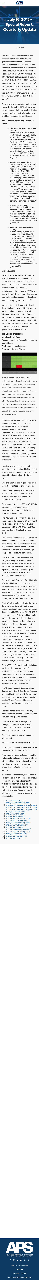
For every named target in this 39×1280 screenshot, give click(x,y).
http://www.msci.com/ (15, 811)
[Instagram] (24, 1260)
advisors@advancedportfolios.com (19, 1277)
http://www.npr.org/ (14, 827)
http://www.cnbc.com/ (15, 800)
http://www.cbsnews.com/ (17, 820)
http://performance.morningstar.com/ (21, 805)
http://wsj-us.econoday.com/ (18, 829)
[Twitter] (13, 1260)
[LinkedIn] (17, 1260)
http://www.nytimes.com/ (17, 825)
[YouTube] (21, 1260)
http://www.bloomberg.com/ (18, 803)
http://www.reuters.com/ (16, 834)
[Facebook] (10, 1260)
